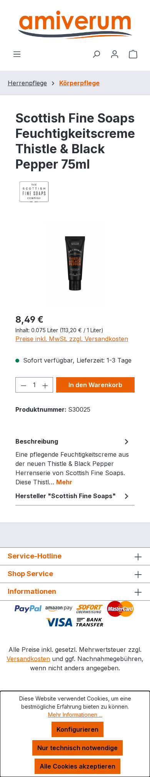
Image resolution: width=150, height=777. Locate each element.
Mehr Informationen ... (75, 714)
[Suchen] (96, 53)
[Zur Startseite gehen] (75, 24)
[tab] (73, 461)
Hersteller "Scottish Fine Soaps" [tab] (65, 496)
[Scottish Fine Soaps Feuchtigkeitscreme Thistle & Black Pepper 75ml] (75, 263)
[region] (75, 263)
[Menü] (17, 53)
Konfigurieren (77, 729)
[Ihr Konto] (114, 53)
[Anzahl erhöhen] (45, 385)
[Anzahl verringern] (23, 385)
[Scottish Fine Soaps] (75, 191)
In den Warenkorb (95, 385)
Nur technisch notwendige (77, 748)
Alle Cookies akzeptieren (77, 766)
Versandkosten (28, 659)
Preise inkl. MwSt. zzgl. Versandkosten (71, 339)
